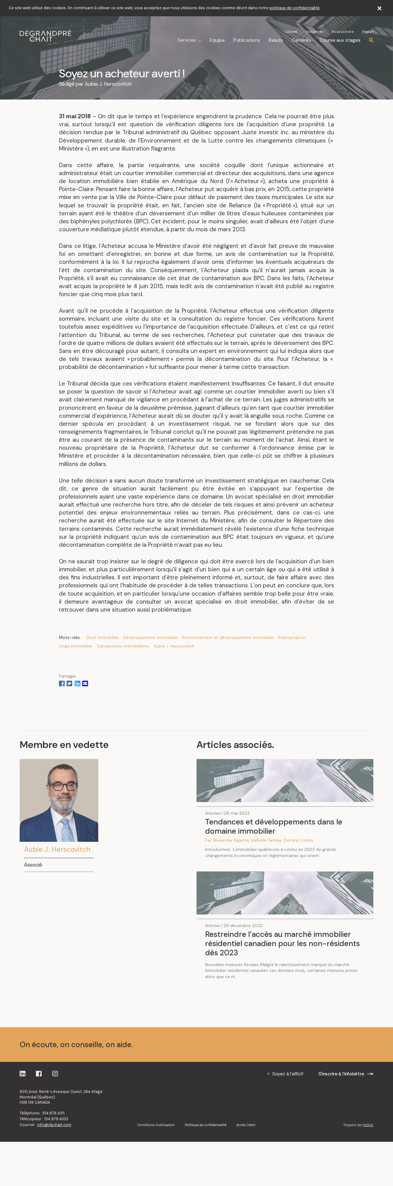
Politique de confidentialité (205, 1125)
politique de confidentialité (295, 8)
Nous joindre (343, 31)
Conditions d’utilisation (156, 1125)
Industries (314, 31)
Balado (276, 40)
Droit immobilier (102, 637)
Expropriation (292, 637)
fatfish (368, 1125)
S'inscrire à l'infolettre (341, 1074)
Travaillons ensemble (333, 1044)
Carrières (301, 40)
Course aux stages (340, 40)
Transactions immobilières (122, 646)
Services (186, 40)
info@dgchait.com (54, 1124)
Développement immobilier (150, 637)
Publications (246, 40)
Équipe (217, 40)
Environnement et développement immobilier (228, 637)
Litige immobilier (75, 646)
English (367, 31)
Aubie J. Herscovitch (108, 83)
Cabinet (291, 31)
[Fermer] (379, 8)
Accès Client (245, 1125)
